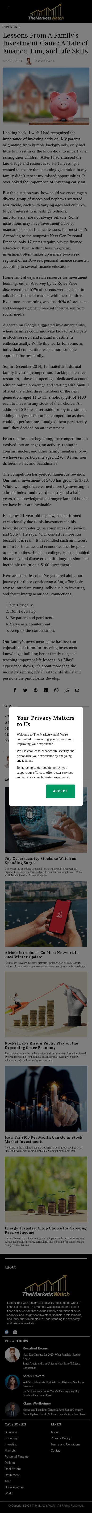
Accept (60, 791)
